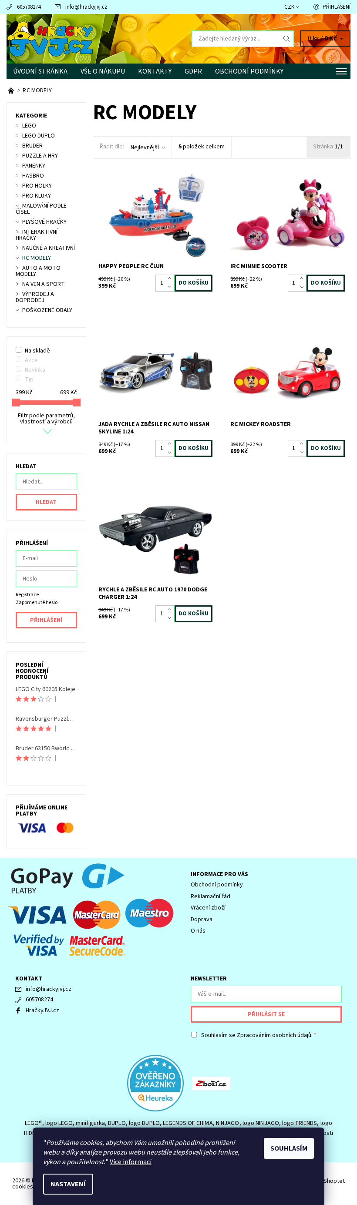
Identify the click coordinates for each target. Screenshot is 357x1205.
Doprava (201, 919)
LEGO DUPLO (38, 135)
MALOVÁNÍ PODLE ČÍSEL (41, 208)
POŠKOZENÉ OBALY (47, 310)
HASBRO (33, 175)
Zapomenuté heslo (36, 602)
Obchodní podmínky (249, 71)
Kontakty (155, 71)
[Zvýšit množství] (171, 279)
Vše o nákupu (103, 71)
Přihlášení (336, 7)
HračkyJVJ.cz (42, 1010)
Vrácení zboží (208, 907)
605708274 (28, 7)
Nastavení (68, 1184)
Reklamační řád (210, 896)
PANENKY (33, 165)
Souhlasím (288, 1148)
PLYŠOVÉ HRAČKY (44, 222)
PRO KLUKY (36, 195)
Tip (29, 379)
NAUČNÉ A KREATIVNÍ (48, 248)
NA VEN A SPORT (43, 284)
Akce (31, 360)
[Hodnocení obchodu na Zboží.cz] (211, 1083)
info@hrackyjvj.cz (86, 7)
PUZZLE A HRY (40, 155)
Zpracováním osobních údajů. (275, 1035)
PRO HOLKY (37, 185)
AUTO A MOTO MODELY (38, 271)
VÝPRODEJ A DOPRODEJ (35, 297)
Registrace (27, 594)
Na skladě (37, 350)
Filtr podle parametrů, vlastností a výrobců (46, 418)
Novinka (35, 370)
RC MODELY (36, 258)
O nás (198, 930)
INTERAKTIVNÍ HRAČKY (36, 235)
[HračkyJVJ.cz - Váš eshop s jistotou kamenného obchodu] (11, 90)
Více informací (131, 1162)
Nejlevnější (145, 147)
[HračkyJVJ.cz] (92, 38)
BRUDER (32, 145)
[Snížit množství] (171, 287)
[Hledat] (287, 38)
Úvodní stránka (40, 71)
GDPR (193, 71)
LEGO (29, 125)
